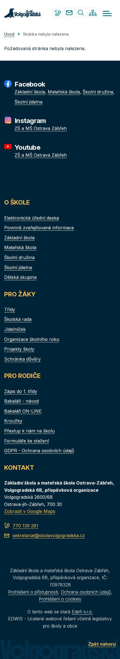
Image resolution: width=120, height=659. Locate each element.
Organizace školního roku (31, 339)
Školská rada (18, 319)
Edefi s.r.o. (82, 611)
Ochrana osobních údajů (86, 592)
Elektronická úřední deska (31, 218)
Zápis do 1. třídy (20, 391)
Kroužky (13, 421)
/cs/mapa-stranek (93, 13)
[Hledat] (81, 13)
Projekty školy (19, 349)
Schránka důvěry (22, 359)
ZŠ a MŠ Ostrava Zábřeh (41, 128)
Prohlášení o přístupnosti (33, 592)
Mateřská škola (64, 92)
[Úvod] (22, 12)
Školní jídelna (28, 102)
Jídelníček (15, 329)
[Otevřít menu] (107, 13)
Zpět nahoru (102, 644)
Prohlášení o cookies (60, 599)
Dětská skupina (20, 277)
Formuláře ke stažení (26, 441)
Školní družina (98, 92)
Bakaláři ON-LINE (23, 411)
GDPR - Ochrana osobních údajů (39, 450)
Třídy (9, 309)
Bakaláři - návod (21, 401)
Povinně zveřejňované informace (39, 227)
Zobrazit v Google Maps (29, 511)
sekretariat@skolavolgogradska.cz (69, 13)
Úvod (9, 34)
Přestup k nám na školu (29, 431)
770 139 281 (57, 13)
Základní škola (30, 92)
